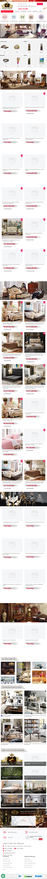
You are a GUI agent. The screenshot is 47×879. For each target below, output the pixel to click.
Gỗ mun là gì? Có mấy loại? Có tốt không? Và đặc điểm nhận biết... (11, 777)
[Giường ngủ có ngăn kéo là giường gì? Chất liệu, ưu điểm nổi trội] (35, 759)
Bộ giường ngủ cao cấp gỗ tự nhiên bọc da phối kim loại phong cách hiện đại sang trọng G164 (34, 355)
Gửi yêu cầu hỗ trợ (6, 858)
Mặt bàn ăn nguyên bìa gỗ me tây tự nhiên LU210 (34, 170)
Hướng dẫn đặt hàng (7, 861)
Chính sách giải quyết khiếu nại (30, 863)
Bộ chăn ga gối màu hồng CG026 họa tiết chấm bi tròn (12, 451)
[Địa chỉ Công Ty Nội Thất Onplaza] (23, 818)
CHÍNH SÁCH (35, 11)
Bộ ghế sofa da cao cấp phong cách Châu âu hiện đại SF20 (34, 265)
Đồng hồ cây (33, 6)
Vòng (6, 66)
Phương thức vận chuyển (7, 863)
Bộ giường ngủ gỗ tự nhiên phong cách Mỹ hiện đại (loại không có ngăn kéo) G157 (34, 323)
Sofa (4, 52)
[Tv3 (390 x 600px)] (23, 672)
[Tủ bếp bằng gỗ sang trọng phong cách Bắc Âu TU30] (12, 545)
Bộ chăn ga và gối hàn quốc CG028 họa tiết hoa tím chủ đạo (34, 444)
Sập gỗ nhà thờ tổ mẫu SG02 (31, 640)
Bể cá (41, 66)
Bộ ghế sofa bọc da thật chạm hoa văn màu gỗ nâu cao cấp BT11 (11, 240)
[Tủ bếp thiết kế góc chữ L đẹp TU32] (12, 514)
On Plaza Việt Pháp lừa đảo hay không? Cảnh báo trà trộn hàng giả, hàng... (11, 763)
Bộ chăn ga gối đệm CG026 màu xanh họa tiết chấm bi (34, 413)
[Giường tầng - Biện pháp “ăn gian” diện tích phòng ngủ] (35, 773)
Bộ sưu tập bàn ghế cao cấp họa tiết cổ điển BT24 (11, 265)
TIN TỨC (29, 11)
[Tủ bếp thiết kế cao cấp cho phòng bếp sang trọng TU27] (34, 576)
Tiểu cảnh (29, 66)
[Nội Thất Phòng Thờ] (23, 612)
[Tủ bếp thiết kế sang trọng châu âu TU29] (34, 545)
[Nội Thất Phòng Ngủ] (23, 290)
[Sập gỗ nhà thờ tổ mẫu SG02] (34, 632)
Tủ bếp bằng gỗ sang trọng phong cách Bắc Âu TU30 (11, 554)
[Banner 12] (23, 1)
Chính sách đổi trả (6, 865)
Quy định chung (27, 858)
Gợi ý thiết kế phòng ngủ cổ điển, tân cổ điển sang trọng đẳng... (11, 805)
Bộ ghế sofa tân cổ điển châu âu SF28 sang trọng (33, 234)
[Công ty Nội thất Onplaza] (7, 6)
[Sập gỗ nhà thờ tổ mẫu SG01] (12, 632)
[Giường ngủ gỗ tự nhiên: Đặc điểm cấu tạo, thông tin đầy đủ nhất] (12, 787)
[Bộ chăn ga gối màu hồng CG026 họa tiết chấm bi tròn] (12, 439)
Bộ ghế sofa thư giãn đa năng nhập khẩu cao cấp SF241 (34, 203)
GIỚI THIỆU (17, 11)
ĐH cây (29, 52)
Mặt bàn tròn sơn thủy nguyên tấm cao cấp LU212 (11, 170)
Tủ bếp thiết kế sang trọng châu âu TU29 (34, 553)
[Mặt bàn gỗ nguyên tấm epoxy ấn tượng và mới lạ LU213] (34, 130)
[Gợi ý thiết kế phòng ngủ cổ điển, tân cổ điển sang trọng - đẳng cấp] (12, 801)
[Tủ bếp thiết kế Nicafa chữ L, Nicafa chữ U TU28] (12, 576)
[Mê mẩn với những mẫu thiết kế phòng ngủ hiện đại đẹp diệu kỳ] (35, 801)
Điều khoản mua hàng (28, 865)
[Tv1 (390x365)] (8, 668)
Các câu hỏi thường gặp (7, 867)
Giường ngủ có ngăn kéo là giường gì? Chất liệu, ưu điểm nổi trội (35, 763)
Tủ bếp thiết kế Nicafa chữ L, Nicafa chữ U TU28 (12, 585)
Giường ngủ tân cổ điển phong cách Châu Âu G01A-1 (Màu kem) (12, 323)
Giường (17, 52)
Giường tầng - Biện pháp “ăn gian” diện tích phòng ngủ (35, 777)
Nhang (18, 66)
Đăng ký (40, 839)
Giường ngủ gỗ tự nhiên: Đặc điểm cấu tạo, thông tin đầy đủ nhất (11, 791)
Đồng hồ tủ (41, 52)
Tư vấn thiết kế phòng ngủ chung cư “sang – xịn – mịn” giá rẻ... (35, 791)
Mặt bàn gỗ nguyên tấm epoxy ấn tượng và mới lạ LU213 (34, 139)
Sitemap (4, 869)
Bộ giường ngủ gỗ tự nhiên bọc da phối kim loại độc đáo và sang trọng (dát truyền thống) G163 (12, 387)
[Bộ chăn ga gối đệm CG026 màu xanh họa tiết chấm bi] (34, 405)
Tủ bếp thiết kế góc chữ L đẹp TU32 (11, 522)
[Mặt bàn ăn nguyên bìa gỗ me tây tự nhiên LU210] (34, 161)
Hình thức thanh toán (28, 861)
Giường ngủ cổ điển (26, 6)
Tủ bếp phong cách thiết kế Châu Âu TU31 (34, 522)
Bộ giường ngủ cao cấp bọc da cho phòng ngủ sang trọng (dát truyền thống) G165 (12, 354)
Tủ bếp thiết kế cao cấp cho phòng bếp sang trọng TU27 (34, 585)
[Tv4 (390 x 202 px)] (39, 665)
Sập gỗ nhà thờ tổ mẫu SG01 (9, 640)
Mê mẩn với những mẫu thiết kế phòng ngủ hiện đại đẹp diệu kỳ (35, 805)
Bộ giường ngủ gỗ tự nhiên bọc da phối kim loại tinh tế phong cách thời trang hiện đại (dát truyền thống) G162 (34, 387)
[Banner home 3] (23, 499)
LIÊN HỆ (40, 11)
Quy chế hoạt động (28, 867)
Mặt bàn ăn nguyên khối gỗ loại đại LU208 (34, 107)
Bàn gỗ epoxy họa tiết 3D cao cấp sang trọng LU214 (11, 139)
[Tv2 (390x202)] (8, 680)
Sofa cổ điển (19, 6)
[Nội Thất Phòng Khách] (23, 80)
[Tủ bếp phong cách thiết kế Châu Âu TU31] (34, 514)
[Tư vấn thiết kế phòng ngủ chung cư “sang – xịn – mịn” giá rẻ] (35, 787)
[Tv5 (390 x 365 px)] (39, 677)
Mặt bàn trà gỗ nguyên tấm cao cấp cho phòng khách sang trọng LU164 (12, 108)
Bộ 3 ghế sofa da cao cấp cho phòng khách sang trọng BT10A (11, 203)
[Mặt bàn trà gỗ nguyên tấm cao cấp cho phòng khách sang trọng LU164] (12, 99)
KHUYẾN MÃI (23, 11)
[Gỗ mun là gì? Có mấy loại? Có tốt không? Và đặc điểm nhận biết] (12, 773)
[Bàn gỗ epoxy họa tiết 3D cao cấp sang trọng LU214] (12, 130)
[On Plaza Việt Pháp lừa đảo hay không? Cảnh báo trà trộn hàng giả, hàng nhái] (12, 759)
